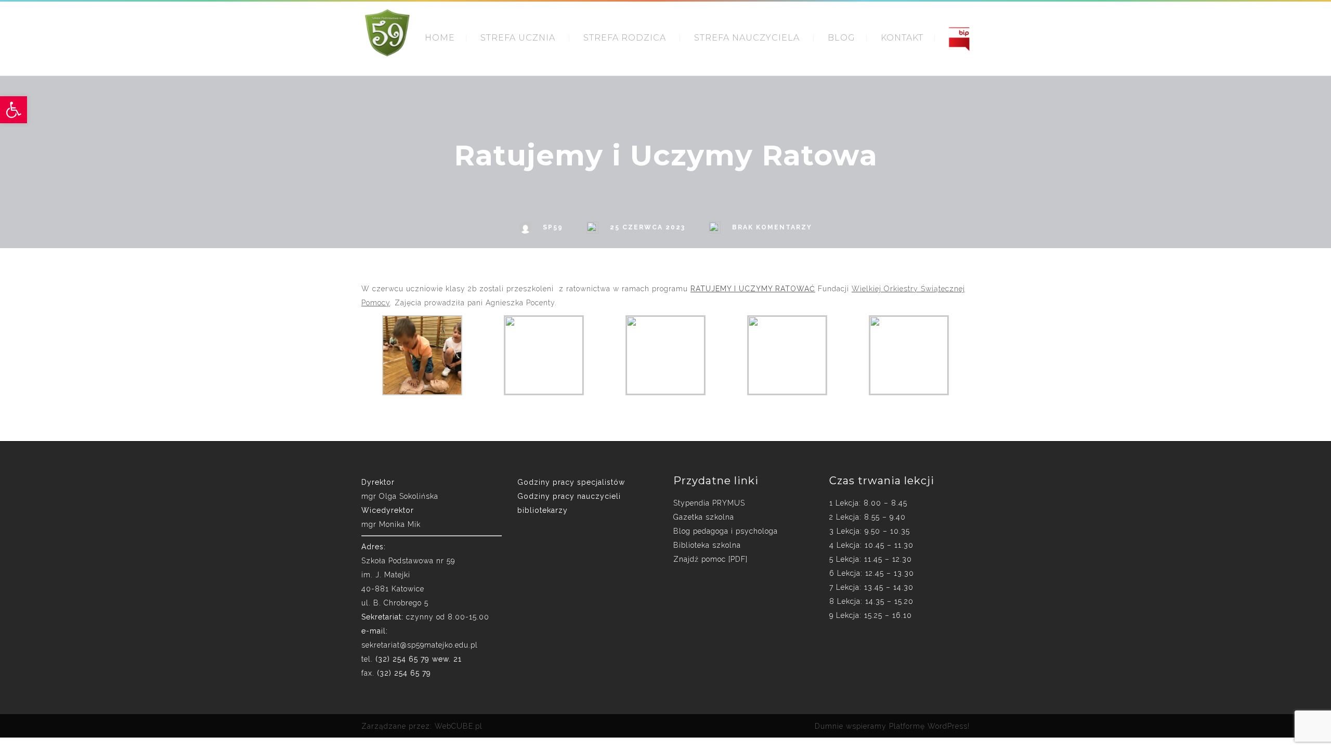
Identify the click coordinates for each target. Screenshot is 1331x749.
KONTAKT (902, 38)
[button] (13, 109)
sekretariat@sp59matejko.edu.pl (419, 645)
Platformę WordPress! (929, 726)
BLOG (841, 38)
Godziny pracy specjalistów (571, 482)
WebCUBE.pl (458, 726)
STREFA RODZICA (624, 38)
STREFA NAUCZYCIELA (747, 38)
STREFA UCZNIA (517, 38)
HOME (440, 38)
